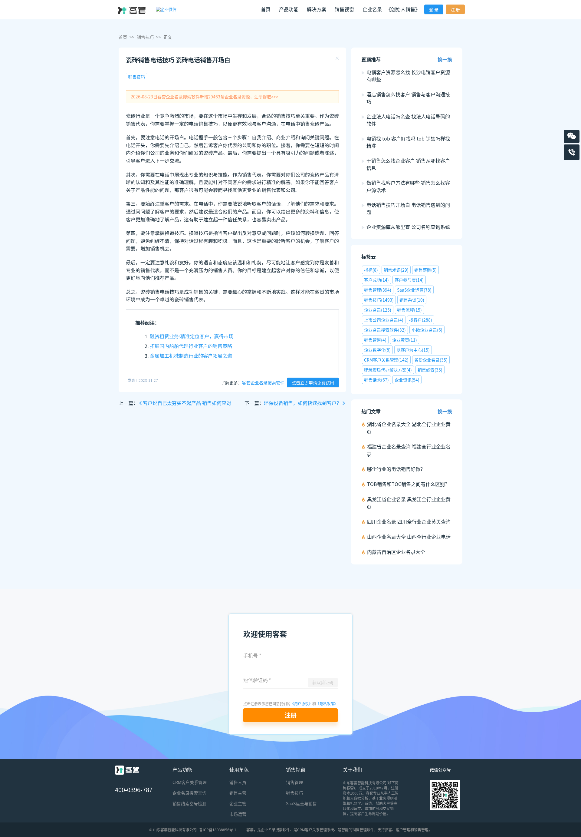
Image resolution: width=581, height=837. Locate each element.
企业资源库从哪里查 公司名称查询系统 (408, 226)
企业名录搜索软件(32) (385, 330)
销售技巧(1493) (379, 300)
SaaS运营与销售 (301, 803)
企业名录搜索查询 (189, 793)
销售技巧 (145, 37)
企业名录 (372, 9)
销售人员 (237, 782)
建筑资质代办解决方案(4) (388, 370)
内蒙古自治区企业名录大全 (396, 551)
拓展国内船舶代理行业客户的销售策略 (191, 345)
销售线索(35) (430, 370)
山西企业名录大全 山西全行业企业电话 (409, 536)
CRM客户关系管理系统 (315, 829)
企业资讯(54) (407, 380)
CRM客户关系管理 (189, 782)
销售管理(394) (377, 290)
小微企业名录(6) (427, 330)
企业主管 (237, 803)
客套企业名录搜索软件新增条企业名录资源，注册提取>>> (204, 97)
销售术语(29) (396, 270)
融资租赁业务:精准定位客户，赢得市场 (191, 336)
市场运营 (237, 814)
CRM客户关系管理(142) (386, 360)
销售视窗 (295, 769)
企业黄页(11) (404, 340)
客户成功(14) (376, 280)
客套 (250, 829)
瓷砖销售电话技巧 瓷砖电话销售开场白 (178, 59)
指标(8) (371, 270)
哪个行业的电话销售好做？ (396, 468)
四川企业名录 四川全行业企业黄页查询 (409, 521)
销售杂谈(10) (411, 300)
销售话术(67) (376, 380)
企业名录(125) (377, 310)
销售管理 (294, 782)
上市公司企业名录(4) (383, 320)
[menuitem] (266, 9)
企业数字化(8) (377, 350)
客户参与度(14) (409, 280)
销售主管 (237, 793)
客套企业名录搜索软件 (263, 382)
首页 (266, 9)
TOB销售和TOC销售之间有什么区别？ (408, 484)
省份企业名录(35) (431, 360)
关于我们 (352, 769)
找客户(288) (420, 320)
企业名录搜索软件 (275, 829)
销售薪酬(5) (425, 270)
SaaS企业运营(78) (414, 290)
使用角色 (239, 769)
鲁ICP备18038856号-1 (217, 829)
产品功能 (182, 769)
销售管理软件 (363, 829)
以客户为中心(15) (413, 350)
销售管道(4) (375, 340)
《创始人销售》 (403, 9)
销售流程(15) (409, 310)
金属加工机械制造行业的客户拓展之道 (191, 355)
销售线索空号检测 (189, 803)
